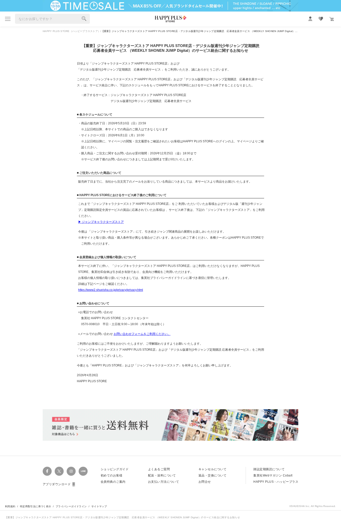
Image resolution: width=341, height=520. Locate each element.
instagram (71, 471)
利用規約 (10, 506)
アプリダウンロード (57, 484)
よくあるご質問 (159, 469)
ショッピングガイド (115, 469)
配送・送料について (162, 475)
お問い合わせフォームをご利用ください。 (142, 334)
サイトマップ (99, 506)
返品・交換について (212, 475)
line (83, 471)
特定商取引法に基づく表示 (35, 506)
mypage (310, 19)
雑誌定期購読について (269, 469)
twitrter (59, 471)
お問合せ (204, 481)
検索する (84, 19)
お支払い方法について (163, 481)
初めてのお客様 (111, 475)
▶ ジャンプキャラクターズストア (101, 222)
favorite (321, 19)
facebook (47, 471)
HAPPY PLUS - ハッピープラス (275, 481)
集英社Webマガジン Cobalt (272, 475)
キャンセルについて (212, 469)
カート (332, 19)
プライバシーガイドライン (71, 506)
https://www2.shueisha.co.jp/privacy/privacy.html (110, 290)
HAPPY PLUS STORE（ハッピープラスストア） (71, 31)
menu (8, 19)
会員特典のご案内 (113, 481)
